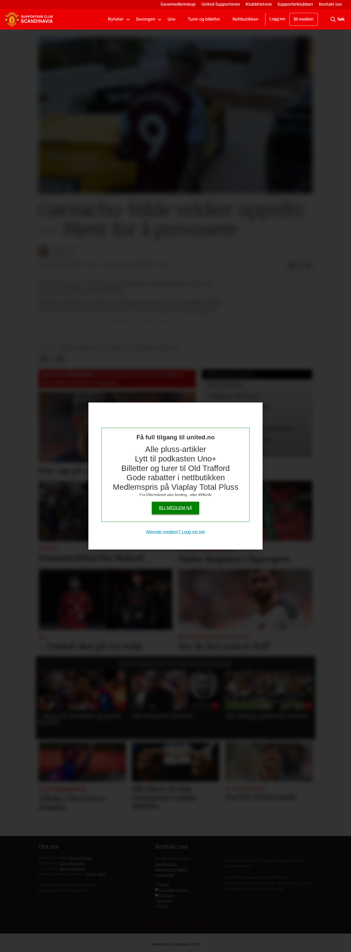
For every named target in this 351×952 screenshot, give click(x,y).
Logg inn (277, 19)
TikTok (162, 906)
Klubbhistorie (259, 4)
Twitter (164, 884)
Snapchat (164, 901)
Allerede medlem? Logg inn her (175, 531)
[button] (48, 695)
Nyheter (116, 19)
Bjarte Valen (96, 874)
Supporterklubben (295, 4)
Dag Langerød (80, 858)
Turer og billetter (204, 19)
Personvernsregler (159, 925)
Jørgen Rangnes (72, 869)
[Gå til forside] (29, 19)
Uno (172, 19)
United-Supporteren (220, 4)
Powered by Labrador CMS (175, 944)
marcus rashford (79, 348)
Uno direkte (164, 875)
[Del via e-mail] (308, 266)
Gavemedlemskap (178, 4)
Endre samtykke (195, 925)
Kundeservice (166, 864)
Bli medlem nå (175, 507)
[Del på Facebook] (291, 266)
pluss (47, 348)
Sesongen (145, 19)
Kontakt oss (330, 4)
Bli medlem (303, 19)
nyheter (114, 348)
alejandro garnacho (154, 348)
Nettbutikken (245, 19)
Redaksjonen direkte (171, 870)
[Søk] (333, 19)
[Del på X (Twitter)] (300, 266)
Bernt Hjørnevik (71, 863)
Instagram (167, 895)
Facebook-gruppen (174, 890)
